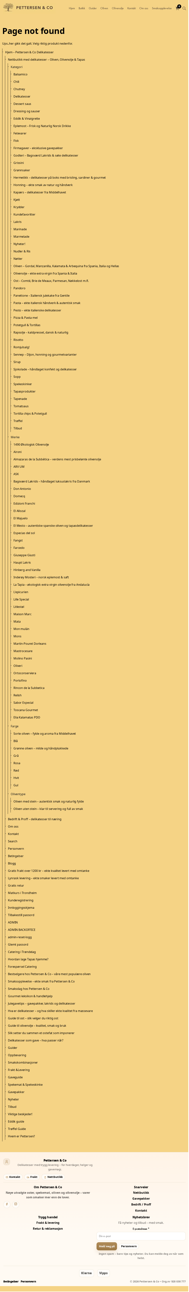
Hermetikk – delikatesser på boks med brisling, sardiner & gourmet (59, 178)
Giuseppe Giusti (24, 555)
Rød (16, 770)
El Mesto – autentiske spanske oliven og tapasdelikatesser (53, 526)
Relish (17, 695)
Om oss (143, 8)
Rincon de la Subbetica (28, 688)
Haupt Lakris (22, 562)
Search (12, 841)
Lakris (17, 222)
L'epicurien (20, 592)
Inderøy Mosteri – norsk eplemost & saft (41, 577)
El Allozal (19, 511)
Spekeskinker (22, 384)
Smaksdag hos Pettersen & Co (28, 989)
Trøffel (18, 421)
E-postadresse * (141, 1228)
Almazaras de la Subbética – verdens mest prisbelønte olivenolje (57, 459)
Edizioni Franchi (24, 503)
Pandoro (19, 288)
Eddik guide (16, 1121)
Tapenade (20, 399)
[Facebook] (6, 1204)
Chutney (19, 89)
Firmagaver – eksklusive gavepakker (38, 148)
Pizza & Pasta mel (25, 318)
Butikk (82, 8)
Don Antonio (22, 489)
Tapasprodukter (24, 391)
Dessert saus (22, 104)
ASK (16, 474)
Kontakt (131, 8)
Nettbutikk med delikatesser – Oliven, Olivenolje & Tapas (46, 60)
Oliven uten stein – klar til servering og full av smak (48, 809)
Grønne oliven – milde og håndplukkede (40, 748)
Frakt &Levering (19, 1070)
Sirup (17, 362)
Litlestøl (18, 607)
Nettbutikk (55, 1177)
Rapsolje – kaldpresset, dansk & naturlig (40, 332)
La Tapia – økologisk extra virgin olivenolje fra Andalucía (51, 585)
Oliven (104, 8)
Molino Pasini (22, 658)
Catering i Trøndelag (22, 952)
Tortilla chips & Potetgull (30, 413)
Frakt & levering (48, 1223)
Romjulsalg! (21, 347)
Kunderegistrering (20, 900)
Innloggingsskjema (21, 908)
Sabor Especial (23, 703)
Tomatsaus (21, 406)
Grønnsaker (21, 170)
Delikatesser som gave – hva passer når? (35, 1040)
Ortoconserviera (24, 673)
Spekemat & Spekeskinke (25, 1085)
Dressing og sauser (26, 111)
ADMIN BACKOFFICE (21, 930)
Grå (16, 756)
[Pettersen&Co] (29, 8)
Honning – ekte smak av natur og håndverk (43, 185)
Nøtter (18, 259)
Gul (15, 785)
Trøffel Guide (17, 1129)
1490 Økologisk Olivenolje (31, 444)
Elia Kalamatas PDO (26, 717)
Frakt (33, 1177)
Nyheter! (19, 244)
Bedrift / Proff (141, 1204)
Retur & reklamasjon (48, 1229)
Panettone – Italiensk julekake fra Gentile (41, 296)
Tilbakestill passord (21, 915)
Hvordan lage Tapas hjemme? (28, 959)
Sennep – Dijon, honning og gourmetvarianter (45, 354)
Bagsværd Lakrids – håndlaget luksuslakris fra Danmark (51, 481)
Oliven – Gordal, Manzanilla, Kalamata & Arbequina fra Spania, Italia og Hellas (66, 266)
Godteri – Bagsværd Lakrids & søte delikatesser (45, 155)
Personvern (16, 849)
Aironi (17, 452)
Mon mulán (21, 629)
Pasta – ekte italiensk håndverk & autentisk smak (46, 303)
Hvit (16, 778)
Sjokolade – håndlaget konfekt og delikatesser (45, 369)
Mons (17, 636)
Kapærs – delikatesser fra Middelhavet (39, 192)
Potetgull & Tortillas (26, 325)
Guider (93, 8)
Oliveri (17, 666)
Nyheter (13, 1099)
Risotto (18, 340)
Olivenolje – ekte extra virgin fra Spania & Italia (45, 273)
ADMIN (13, 922)
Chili (16, 82)
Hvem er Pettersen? (21, 1136)
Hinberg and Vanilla (26, 570)
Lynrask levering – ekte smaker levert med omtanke (43, 878)
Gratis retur (16, 885)
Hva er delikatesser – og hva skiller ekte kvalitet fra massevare (50, 1011)
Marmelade (21, 237)
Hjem (72, 8)
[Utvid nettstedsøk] (184, 8)
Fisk (16, 141)
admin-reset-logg (20, 937)
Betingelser (15, 856)
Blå (15, 741)
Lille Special (21, 599)
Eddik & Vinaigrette (26, 119)
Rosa (16, 763)
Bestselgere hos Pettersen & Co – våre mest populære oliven (49, 974)
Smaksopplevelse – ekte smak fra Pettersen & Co (41, 981)
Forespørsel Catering (22, 967)
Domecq (19, 496)
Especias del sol (24, 533)
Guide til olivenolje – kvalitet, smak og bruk (37, 1026)
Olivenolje (118, 8)
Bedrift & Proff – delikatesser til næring (34, 819)
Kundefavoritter (24, 214)
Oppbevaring (17, 1055)
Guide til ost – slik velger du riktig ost (33, 1018)
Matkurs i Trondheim (22, 893)
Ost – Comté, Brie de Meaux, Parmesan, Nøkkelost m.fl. (51, 281)
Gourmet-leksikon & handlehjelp (30, 996)
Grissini (18, 163)
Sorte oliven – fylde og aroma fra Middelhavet (44, 734)
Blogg (12, 863)
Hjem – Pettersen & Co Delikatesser (29, 52)
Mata (16, 621)
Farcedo (19, 548)
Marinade (20, 229)
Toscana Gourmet (25, 710)
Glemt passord (18, 944)
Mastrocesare (22, 651)
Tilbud (17, 428)
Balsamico (20, 74)
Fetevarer (20, 133)
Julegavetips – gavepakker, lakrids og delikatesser (41, 1003)
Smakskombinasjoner (23, 1062)
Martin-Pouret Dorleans (29, 644)
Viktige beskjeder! (20, 1114)
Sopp (16, 377)
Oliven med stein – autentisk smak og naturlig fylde (48, 801)
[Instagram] (15, 1204)
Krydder (19, 207)
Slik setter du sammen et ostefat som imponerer (41, 1033)
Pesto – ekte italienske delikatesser (37, 310)
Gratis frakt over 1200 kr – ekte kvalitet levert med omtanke (48, 871)
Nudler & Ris (21, 251)
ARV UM (19, 467)
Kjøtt (16, 200)
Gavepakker (16, 1092)
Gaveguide (15, 1077)
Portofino (20, 680)
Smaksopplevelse (162, 8)
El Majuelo (20, 518)
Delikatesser (21, 96)
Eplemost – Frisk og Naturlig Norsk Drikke (42, 126)
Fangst (18, 540)
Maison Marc (22, 614)
